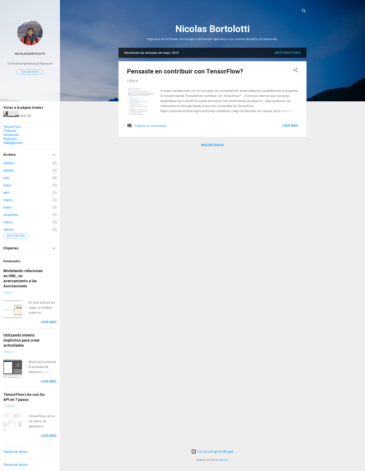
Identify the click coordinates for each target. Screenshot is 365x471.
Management (13, 143)
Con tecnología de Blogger (215, 451)
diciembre (10, 215)
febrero (8, 163)
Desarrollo (11, 135)
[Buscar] (303, 11)
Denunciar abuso (15, 452)
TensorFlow (12, 127)
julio (6, 178)
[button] (295, 71)
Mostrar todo (288, 53)
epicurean (224, 460)
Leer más (290, 126)
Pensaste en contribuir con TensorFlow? (185, 71)
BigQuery (10, 139)
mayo (7, 185)
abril (6, 193)
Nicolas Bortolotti (212, 28)
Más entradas (212, 145)
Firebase (9, 131)
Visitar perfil (30, 72)
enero (7, 207)
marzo (8, 200)
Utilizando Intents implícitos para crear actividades (21, 340)
